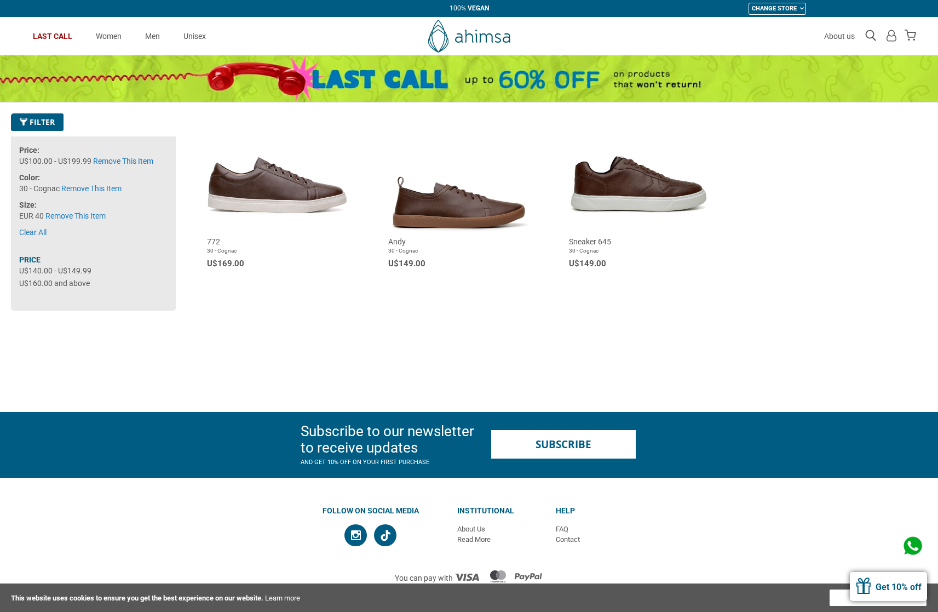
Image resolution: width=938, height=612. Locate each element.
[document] (469, 598)
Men (152, 36)
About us (839, 36)
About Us (471, 529)
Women (109, 36)
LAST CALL (52, 36)
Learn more (282, 598)
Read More (474, 539)
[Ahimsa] (469, 36)
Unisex (194, 36)
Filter (41, 122)
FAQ (562, 529)
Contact (568, 539)
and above (54, 283)
